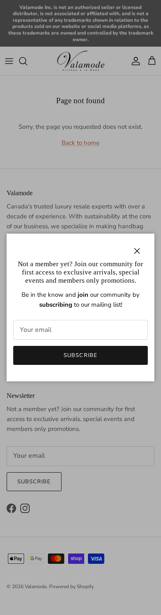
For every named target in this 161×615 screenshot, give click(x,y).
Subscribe (80, 355)
